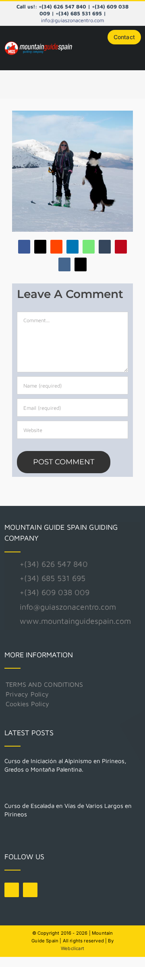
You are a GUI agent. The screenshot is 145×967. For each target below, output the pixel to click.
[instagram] (30, 890)
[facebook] (11, 890)
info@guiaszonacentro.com (72, 20)
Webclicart (72, 948)
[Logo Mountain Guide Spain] (38, 43)
